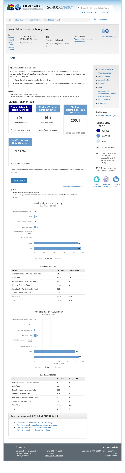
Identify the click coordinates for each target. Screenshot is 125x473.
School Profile (48, 20)
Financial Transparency (106, 116)
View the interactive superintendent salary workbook (36, 425)
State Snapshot (21, 20)
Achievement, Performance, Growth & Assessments (107, 93)
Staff (100, 87)
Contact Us (104, 12)
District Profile (35, 20)
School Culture (104, 99)
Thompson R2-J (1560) (83, 39)
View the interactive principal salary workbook (34, 427)
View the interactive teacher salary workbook (33, 430)
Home (10, 20)
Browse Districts (90, 12)
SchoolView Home (105, 69)
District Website (108, 36)
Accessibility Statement (54, 455)
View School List (79, 42)
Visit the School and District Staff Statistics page (34, 422)
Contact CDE (50, 453)
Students (101, 83)
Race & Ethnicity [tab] (19, 181)
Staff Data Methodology (74, 186)
